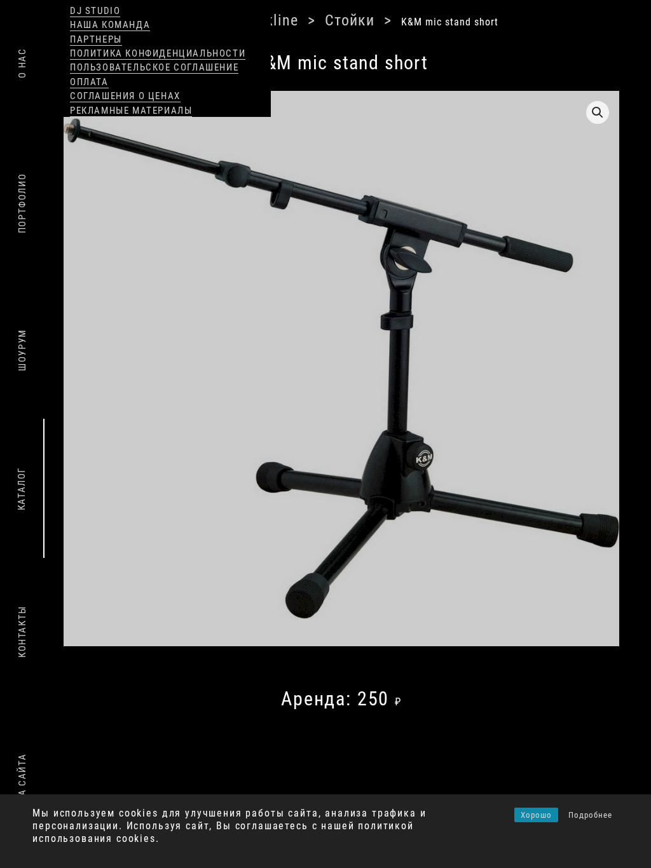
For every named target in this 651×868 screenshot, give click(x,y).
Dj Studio (95, 11)
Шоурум (22, 350)
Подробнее (590, 815)
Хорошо (536, 815)
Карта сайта (22, 787)
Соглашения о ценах (125, 96)
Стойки (299, 19)
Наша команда (110, 25)
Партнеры (96, 39)
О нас (22, 63)
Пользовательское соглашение (154, 67)
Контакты (22, 632)
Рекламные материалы (131, 110)
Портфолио (22, 203)
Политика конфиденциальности (157, 53)
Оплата (89, 82)
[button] (597, 110)
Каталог (22, 488)
